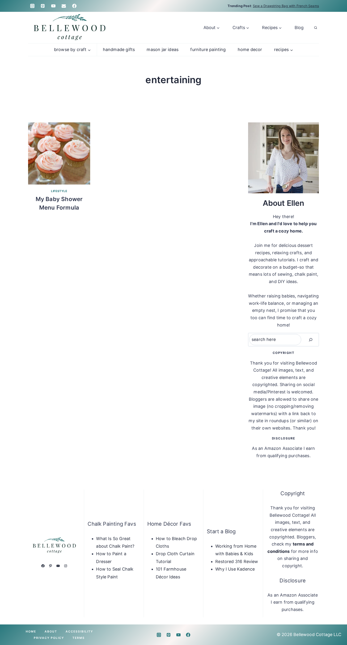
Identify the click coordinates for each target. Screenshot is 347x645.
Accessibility (79, 631)
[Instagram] (32, 6)
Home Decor (250, 49)
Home (31, 631)
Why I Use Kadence (235, 569)
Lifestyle (59, 191)
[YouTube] (53, 6)
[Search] (311, 339)
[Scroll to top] (335, 626)
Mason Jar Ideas (162, 49)
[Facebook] (74, 6)
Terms (78, 638)
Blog (299, 27)
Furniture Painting (208, 49)
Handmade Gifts (119, 49)
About (51, 631)
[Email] (63, 6)
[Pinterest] (42, 6)
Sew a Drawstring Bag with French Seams (286, 6)
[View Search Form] (315, 27)
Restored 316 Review (236, 561)
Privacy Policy (49, 638)
